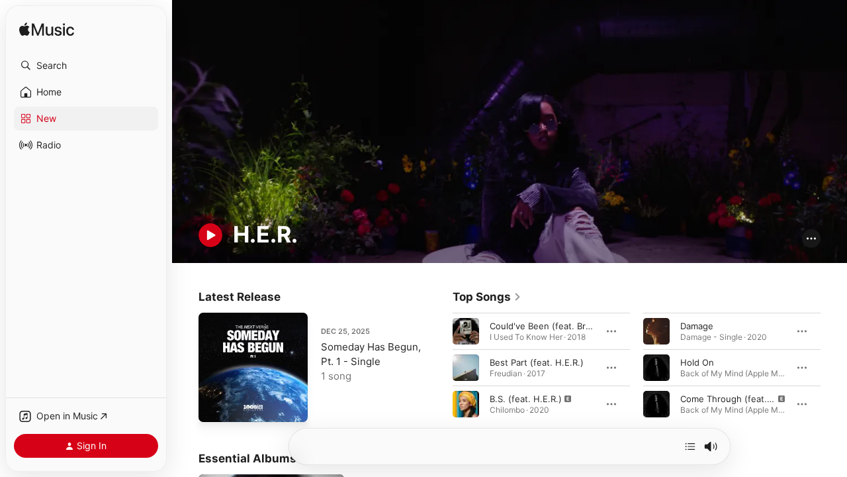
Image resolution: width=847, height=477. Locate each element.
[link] (487, 297)
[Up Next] (690, 446)
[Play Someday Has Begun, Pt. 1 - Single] (215, 405)
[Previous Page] (439, 367)
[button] (86, 65)
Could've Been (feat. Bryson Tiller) (560, 325)
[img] (46, 30)
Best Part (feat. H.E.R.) (537, 361)
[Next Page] (834, 367)
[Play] (210, 235)
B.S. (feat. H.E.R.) (526, 398)
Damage (696, 325)
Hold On (697, 361)
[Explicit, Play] (466, 403)
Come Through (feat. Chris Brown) (751, 398)
